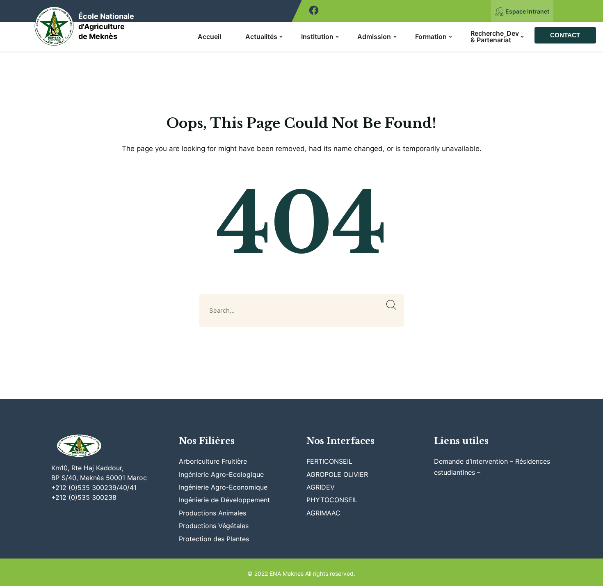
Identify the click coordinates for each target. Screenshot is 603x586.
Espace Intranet (527, 11)
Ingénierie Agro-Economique (223, 487)
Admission (374, 36)
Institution (317, 36)
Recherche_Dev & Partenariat (495, 36)
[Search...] (391, 305)
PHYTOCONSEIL (332, 500)
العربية (568, 10)
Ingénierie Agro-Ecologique (221, 474)
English (590, 10)
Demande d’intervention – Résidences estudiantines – (492, 466)
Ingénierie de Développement (224, 500)
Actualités (261, 36)
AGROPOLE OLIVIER (337, 474)
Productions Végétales (214, 526)
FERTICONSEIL (329, 461)
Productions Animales (212, 513)
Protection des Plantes (214, 539)
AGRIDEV (320, 487)
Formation (431, 36)
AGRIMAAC (323, 513)
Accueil (209, 36)
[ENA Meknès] (54, 23)
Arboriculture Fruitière (213, 461)
